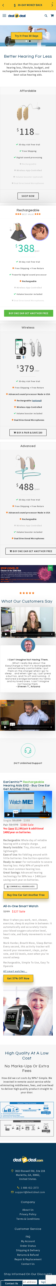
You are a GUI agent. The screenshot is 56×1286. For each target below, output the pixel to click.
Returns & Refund (28, 1254)
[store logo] (17, 15)
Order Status (28, 1245)
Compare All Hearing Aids (21, 886)
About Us (28, 1209)
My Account (28, 1241)
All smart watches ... (15, 971)
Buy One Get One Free (26, 37)
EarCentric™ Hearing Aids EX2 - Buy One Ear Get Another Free (26, 785)
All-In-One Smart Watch (20, 906)
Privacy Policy (28, 1214)
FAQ (28, 1236)
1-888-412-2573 (29, 1187)
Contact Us (28, 1264)
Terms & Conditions (28, 1218)
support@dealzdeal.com (29, 1192)
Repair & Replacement (28, 1259)
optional (37, 400)
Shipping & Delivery (28, 1250)
